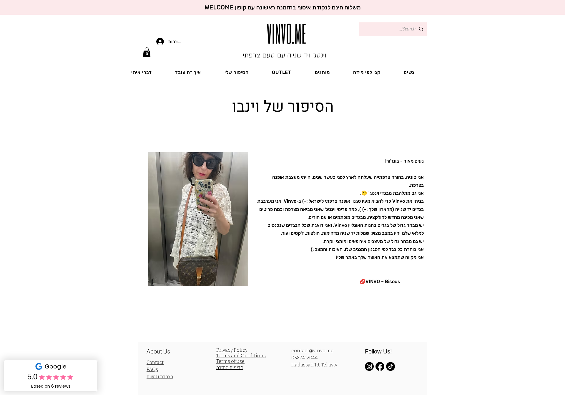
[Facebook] (379, 366)
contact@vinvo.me (312, 350)
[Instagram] (369, 366)
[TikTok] (390, 366)
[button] (147, 52)
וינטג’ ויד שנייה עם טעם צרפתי (284, 55)
